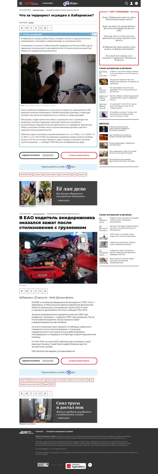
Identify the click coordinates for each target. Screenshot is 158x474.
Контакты (39, 431)
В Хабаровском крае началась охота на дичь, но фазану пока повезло (119, 48)
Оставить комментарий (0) (79, 155)
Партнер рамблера (57, 465)
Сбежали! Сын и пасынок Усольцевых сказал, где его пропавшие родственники (124, 220)
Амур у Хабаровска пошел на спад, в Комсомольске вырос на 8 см (119, 18)
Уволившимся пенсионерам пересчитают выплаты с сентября (122, 160)
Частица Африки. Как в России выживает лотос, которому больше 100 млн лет (123, 90)
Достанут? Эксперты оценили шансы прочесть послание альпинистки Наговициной (124, 228)
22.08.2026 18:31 (25, 214)
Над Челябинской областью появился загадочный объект (120, 136)
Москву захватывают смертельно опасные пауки (122, 144)
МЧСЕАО (22, 285)
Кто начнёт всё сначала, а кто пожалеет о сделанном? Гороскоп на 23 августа (119, 58)
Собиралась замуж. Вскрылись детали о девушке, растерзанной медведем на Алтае (122, 252)
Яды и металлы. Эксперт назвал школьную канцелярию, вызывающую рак (122, 261)
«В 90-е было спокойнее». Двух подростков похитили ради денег (123, 235)
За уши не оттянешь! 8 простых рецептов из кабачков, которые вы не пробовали (124, 81)
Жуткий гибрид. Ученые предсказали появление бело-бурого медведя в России (124, 98)
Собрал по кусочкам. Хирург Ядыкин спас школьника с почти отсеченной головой (124, 73)
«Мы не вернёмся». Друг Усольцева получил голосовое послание (122, 152)
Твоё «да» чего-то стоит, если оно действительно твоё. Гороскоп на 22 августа (119, 38)
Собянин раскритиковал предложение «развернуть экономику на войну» (119, 128)
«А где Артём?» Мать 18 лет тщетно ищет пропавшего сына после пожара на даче (123, 106)
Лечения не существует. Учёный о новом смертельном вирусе (123, 243)
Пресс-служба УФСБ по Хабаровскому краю (40, 105)
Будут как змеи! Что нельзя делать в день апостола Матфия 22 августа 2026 (119, 28)
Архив (31, 22)
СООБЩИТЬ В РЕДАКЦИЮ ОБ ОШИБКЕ (59, 431)
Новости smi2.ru (27, 206)
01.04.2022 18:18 (25, 10)
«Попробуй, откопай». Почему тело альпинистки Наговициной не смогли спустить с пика (123, 114)
